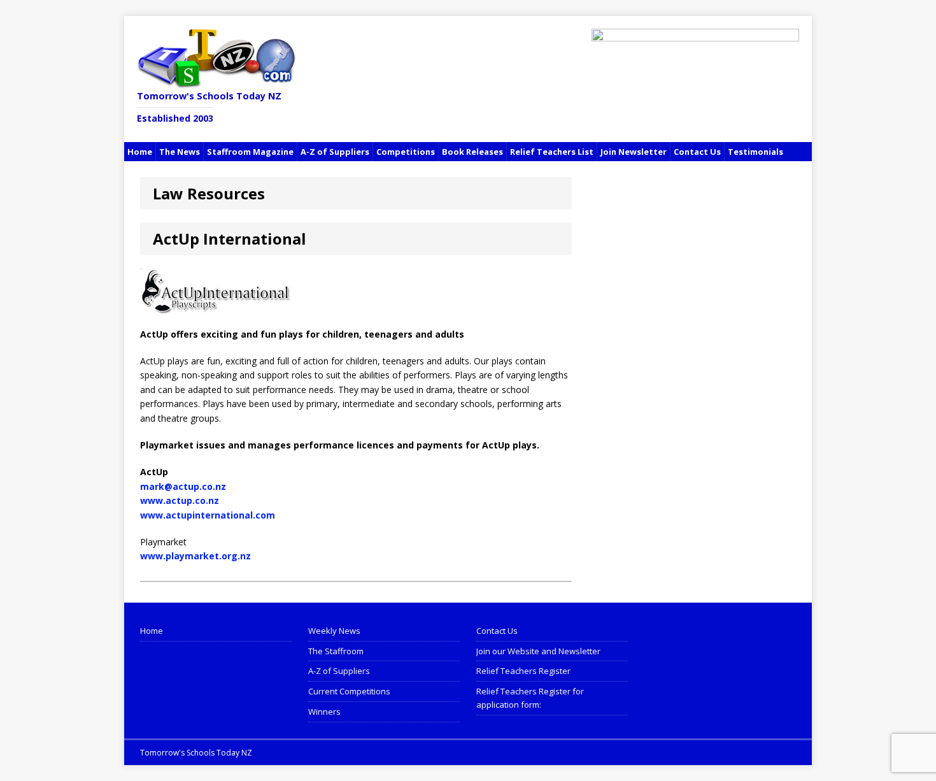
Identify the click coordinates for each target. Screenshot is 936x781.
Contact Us (697, 151)
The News (179, 151)
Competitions (405, 151)
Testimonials (755, 151)
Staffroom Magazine (250, 151)
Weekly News (334, 630)
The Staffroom (336, 651)
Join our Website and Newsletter (538, 651)
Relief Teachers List (551, 151)
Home (139, 151)
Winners (324, 711)
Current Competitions (349, 691)
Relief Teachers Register (523, 671)
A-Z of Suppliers (335, 151)
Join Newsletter (633, 151)
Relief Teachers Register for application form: (530, 697)
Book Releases (472, 151)
